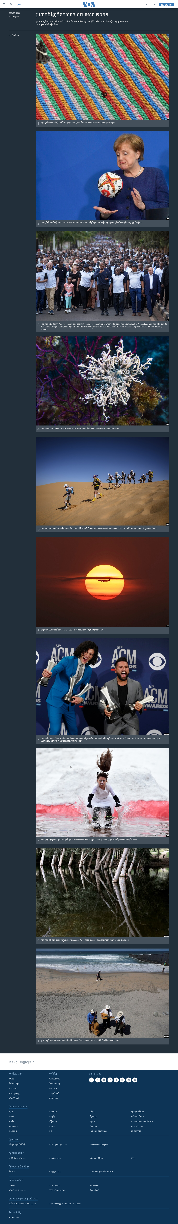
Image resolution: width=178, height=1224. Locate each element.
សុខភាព (52, 1126)
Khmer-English (137, 1126)
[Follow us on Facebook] (91, 1080)
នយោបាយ (53, 1112)
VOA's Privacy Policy (57, 1190)
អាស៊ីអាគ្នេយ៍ (13, 1131)
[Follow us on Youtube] (103, 1080)
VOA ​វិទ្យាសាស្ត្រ (14, 1093)
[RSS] (122, 1080)
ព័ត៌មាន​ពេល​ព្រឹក (54, 1079)
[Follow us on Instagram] (110, 1080)
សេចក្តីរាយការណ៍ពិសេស (98, 1131)
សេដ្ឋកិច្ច (52, 1117)
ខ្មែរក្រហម (93, 1126)
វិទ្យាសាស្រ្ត (93, 1117)
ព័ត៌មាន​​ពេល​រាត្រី (54, 1084)
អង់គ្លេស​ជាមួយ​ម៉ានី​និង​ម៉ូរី (17, 1145)
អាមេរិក (11, 1121)
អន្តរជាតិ (11, 1117)
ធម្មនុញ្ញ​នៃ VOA (55, 1172)
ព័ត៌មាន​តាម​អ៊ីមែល (96, 1158)
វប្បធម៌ (92, 1121)
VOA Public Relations (17, 1190)
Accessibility (95, 1185)
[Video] (155, 5)
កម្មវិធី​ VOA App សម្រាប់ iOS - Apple (22, 1204)
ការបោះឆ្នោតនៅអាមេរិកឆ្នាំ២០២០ (142, 1121)
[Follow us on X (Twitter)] (97, 1080)
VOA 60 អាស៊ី (14, 1098)
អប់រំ (50, 1131)
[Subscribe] (134, 1080)
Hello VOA (53, 1088)
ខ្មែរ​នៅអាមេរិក (13, 1126)
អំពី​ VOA (12, 1172)
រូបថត (19, 4)
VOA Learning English (99, 1145)
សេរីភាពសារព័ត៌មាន (137, 1117)
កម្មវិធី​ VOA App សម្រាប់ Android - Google (65, 1204)
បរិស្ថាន (92, 1112)
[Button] (14, 36)
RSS (132, 1158)
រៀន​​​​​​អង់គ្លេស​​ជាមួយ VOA (58, 1145)
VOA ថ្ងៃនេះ (13, 1088)
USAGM (12, 1185)
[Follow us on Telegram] (116, 1080)
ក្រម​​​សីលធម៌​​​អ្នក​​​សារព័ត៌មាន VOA (101, 1172)
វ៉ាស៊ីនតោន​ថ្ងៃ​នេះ (14, 1084)
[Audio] (147, 5)
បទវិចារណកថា (136, 1131)
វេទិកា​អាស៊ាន (53, 1098)
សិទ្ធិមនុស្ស (53, 1121)
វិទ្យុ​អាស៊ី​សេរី (94, 1190)
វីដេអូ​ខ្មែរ (11, 1079)
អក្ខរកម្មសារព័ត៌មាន (137, 1112)
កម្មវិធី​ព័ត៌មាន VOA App (17, 1158)
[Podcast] (128, 1080)
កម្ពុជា (11, 1112)
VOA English (54, 1185)
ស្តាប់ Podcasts (55, 1158)
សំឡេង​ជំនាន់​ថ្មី (54, 1093)
